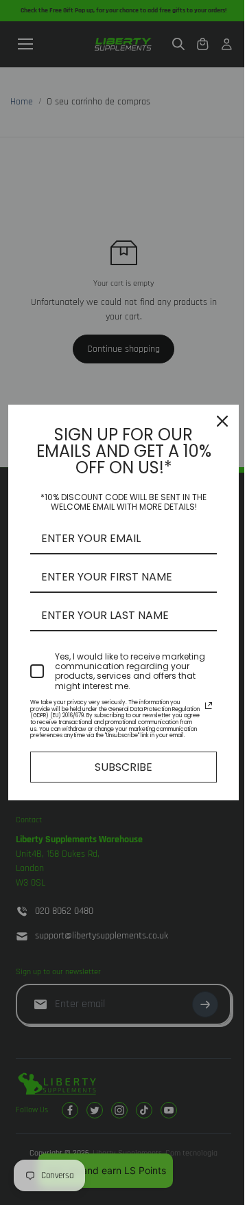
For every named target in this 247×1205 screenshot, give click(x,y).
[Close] (222, 421)
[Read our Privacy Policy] (208, 705)
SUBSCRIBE (123, 767)
